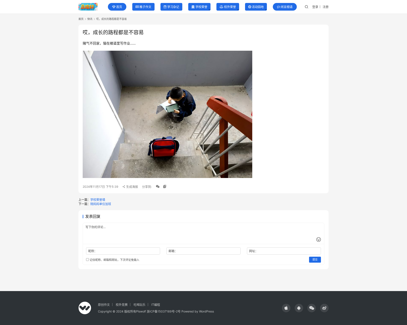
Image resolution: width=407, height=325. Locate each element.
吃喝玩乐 (139, 304)
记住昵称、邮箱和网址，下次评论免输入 (114, 259)
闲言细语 (287, 6)
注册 (326, 6)
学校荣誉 (201, 6)
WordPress (206, 311)
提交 (315, 259)
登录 (315, 6)
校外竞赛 (122, 304)
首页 (119, 6)
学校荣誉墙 (97, 199)
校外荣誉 (230, 6)
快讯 (89, 19)
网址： (253, 251)
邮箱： (173, 251)
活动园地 (258, 6)
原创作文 (104, 304)
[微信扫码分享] (158, 186)
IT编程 (155, 304)
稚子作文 (145, 6)
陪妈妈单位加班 (100, 204)
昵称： (92, 251)
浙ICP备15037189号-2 (162, 311)
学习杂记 (173, 6)
